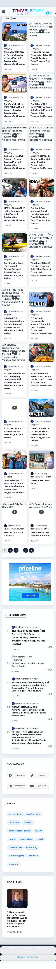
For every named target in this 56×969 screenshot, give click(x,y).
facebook (20, 775)
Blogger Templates (27, 957)
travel (40, 839)
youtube (42, 786)
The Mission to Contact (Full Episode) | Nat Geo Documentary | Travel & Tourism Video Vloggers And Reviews (28, 637)
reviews (38, 830)
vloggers (13, 864)
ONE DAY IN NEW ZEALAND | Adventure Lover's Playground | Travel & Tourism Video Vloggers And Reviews (29, 711)
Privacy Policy (28, 951)
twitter (42, 775)
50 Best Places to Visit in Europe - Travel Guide (28, 664)
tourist (12, 839)
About (27, 947)
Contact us (41, 947)
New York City (33, 814)
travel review (15, 847)
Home (12, 947)
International (15, 814)
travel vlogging (16, 855)
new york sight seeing (20, 830)
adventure (14, 822)
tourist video (26, 839)
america (28, 822)
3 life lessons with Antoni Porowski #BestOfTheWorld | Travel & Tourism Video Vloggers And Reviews (17, 919)
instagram (20, 786)
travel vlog (31, 847)
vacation (33, 855)
